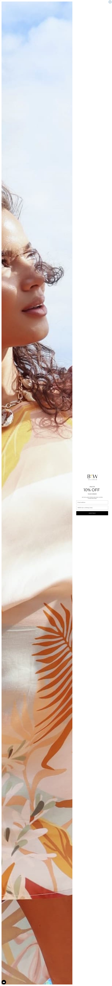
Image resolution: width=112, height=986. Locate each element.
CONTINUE (92, 513)
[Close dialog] (110, 2)
